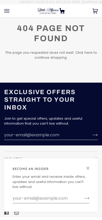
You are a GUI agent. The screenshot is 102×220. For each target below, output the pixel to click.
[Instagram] (16, 212)
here (88, 52)
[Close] (90, 166)
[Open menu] (12, 10)
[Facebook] (6, 212)
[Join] (82, 198)
